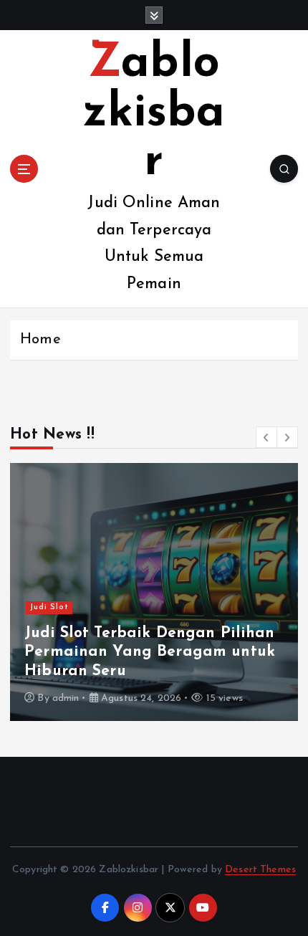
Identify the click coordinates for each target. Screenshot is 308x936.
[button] (266, 437)
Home (40, 340)
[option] (154, 592)
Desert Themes (260, 869)
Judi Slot (49, 607)
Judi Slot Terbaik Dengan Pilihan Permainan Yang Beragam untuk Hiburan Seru (149, 652)
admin (66, 698)
